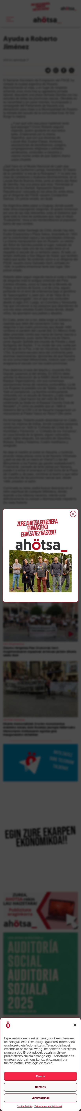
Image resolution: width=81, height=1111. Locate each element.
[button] (75, 1025)
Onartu (40, 1076)
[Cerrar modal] (73, 514)
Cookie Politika (24, 1106)
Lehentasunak (41, 1098)
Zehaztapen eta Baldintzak (48, 1106)
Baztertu (40, 1087)
